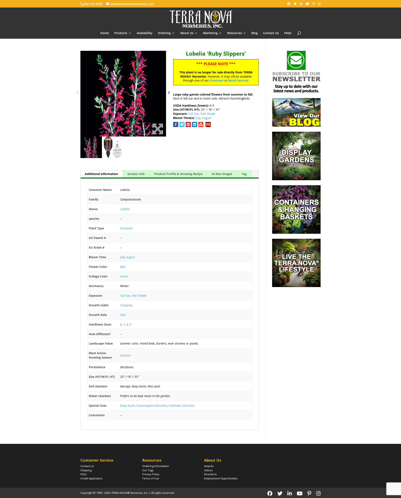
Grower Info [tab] (136, 174)
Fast (123, 315)
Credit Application (91, 478)
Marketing (210, 33)
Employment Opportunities (221, 478)
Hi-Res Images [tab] (222, 174)
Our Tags (148, 470)
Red (122, 267)
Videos (208, 470)
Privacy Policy (150, 474)
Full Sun (193, 114)
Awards (209, 466)
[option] (123, 94)
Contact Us (271, 33)
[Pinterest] (313, 3)
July (198, 118)
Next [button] (169, 93)
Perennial (126, 228)
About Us (186, 33)
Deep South (127, 405)
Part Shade (207, 114)
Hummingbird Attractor (151, 405)
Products (120, 33)
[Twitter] (295, 3)
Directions (210, 474)
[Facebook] (288, 3)
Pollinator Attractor (182, 405)
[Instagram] (319, 3)
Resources (234, 33)
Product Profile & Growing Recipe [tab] (178, 174)
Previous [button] (77, 93)
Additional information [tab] (101, 174)
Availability (144, 33)
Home (104, 33)
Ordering (164, 33)
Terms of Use (150, 478)
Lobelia (125, 209)
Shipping (85, 470)
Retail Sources (238, 80)
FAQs (287, 33)
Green (124, 276)
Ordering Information (155, 466)
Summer (125, 355)
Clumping (126, 305)
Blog (254, 33)
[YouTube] (307, 3)
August (206, 118)
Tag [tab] (244, 174)
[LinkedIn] (301, 3)
